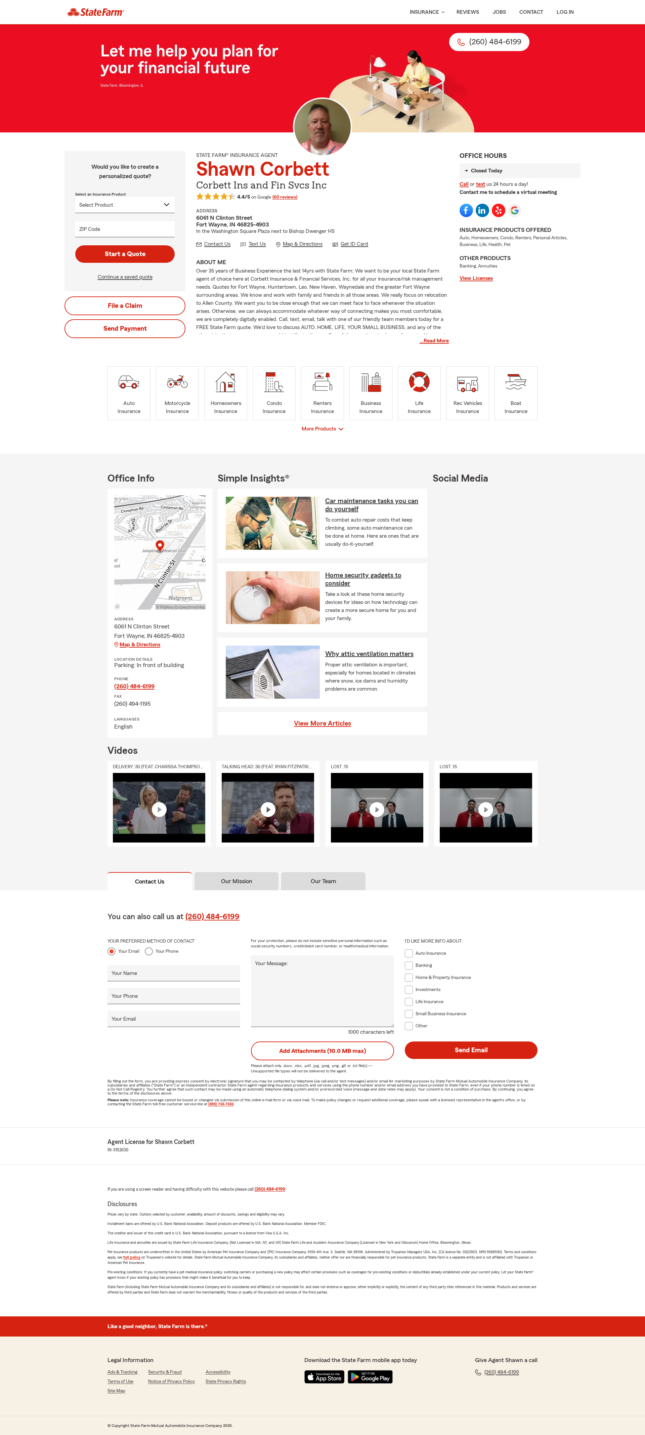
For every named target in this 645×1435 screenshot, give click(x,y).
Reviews (468, 12)
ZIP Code (89, 229)
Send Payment (125, 328)
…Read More (434, 340)
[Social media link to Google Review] (514, 210)
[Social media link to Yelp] (498, 210)
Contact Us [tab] (149, 881)
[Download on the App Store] (324, 1377)
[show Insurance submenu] (441, 12)
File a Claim (125, 305)
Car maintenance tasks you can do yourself (371, 505)
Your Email (128, 951)
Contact (531, 12)
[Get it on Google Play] (370, 1377)
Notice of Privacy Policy (171, 1381)
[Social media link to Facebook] (466, 210)
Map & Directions (140, 644)
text (480, 184)
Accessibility (218, 1372)
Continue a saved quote (125, 277)
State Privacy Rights (226, 1381)
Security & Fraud (165, 1372)
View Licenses (476, 278)
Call (464, 184)
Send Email (471, 1050)
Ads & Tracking (122, 1372)
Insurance (424, 12)
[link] (95, 12)
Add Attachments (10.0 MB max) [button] (322, 1051)
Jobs (499, 12)
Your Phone (167, 951)
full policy (131, 1257)
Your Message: (271, 963)
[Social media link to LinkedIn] (482, 210)
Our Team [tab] (323, 881)
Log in (565, 12)
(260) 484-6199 (134, 686)
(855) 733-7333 (220, 1104)
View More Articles (322, 723)
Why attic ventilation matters (369, 654)
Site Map (116, 1391)
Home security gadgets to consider (363, 579)
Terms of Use (120, 1381)
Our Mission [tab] (236, 881)
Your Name (124, 973)
